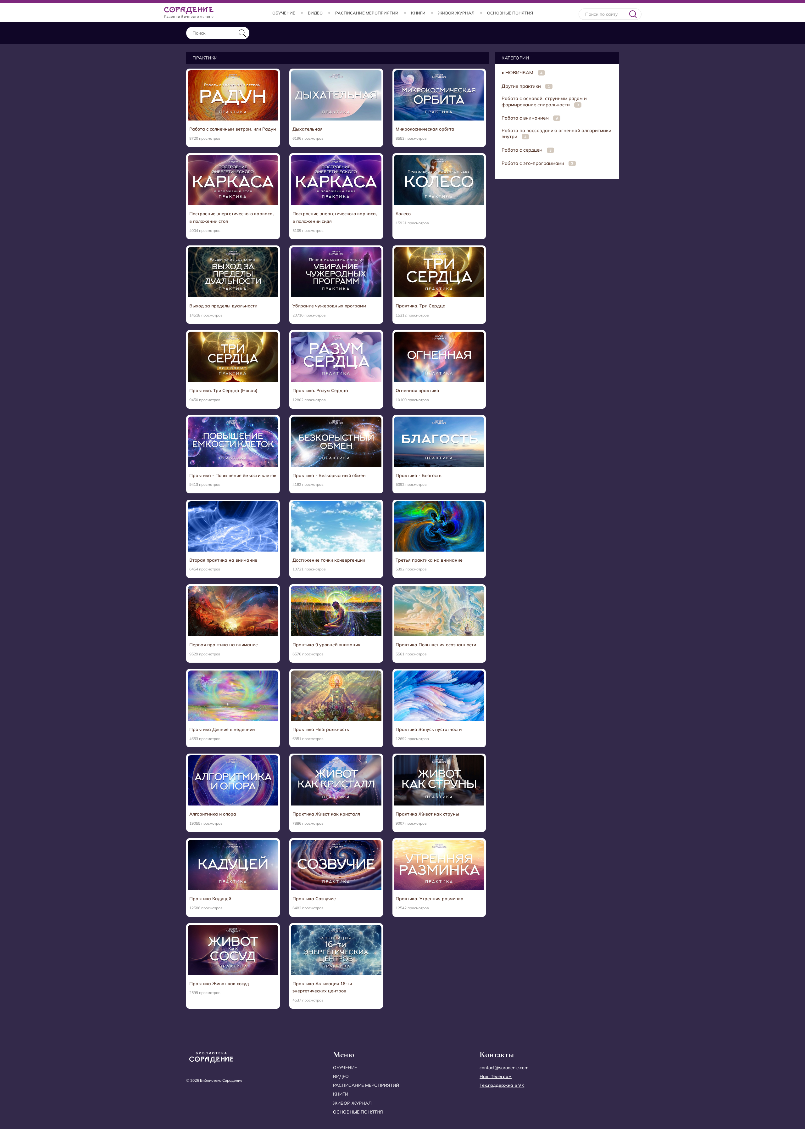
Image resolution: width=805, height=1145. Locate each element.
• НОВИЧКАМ (522, 73)
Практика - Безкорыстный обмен (329, 475)
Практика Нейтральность (320, 729)
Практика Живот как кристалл (326, 814)
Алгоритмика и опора (212, 814)
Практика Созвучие (314, 898)
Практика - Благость (418, 475)
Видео (315, 12)
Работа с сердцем (527, 150)
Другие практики (526, 86)
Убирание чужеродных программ (329, 306)
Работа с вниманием (530, 118)
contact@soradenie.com (504, 1067)
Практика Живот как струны (427, 814)
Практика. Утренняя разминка (430, 898)
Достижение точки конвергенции (328, 560)
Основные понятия (510, 12)
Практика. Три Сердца (421, 306)
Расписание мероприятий (366, 12)
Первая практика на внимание (223, 645)
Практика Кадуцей (210, 898)
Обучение (283, 12)
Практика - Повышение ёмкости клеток (232, 475)
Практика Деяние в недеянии (222, 729)
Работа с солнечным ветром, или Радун (232, 129)
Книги (418, 12)
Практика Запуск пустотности (429, 729)
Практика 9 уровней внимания (326, 645)
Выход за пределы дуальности (223, 306)
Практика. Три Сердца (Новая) (223, 390)
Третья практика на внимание (429, 560)
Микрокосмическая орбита (425, 129)
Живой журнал (456, 12)
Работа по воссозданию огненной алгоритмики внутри (556, 133)
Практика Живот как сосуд (219, 983)
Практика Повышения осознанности (436, 645)
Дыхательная (307, 129)
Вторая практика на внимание (223, 560)
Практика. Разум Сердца (320, 390)
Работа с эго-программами (537, 163)
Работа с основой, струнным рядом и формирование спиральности (544, 101)
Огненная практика (417, 390)
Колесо (403, 213)
